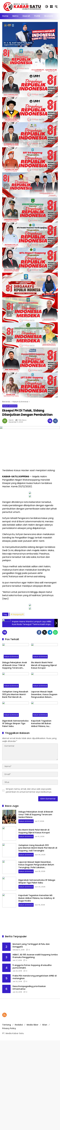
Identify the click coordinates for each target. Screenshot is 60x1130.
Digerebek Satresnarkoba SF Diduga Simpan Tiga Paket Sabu (15, 724)
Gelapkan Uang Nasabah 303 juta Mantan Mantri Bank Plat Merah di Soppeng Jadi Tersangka (15, 694)
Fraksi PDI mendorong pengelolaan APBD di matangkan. (35, 977)
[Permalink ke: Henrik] (5, 420)
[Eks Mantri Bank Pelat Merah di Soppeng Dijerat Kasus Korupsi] (44, 651)
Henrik (11, 420)
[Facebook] (39, 632)
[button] (46, 6)
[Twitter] (44, 632)
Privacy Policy (9, 1028)
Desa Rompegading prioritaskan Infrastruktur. (29, 987)
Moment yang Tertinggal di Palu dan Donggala (31, 945)
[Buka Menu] (51, 6)
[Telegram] (50, 632)
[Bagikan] (55, 421)
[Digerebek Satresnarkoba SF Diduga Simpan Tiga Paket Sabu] (15, 709)
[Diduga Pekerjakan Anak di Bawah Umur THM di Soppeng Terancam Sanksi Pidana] (15, 651)
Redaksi (19, 1024)
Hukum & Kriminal (10, 406)
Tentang (6, 1024)
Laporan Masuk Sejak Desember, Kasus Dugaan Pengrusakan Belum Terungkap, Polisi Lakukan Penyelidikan (44, 694)
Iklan (44, 1024)
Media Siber (32, 1024)
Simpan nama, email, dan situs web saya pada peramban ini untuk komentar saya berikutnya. (29, 790)
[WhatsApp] (55, 632)
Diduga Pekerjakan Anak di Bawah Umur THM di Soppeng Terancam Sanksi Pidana (14, 665)
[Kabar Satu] (22, 6)
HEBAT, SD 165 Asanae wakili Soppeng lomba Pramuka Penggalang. (35, 956)
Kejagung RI (18, 614)
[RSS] (4, 1015)
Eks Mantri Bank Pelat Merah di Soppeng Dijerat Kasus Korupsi (44, 665)
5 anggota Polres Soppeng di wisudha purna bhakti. (32, 966)
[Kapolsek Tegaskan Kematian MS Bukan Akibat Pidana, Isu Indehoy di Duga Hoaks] (44, 709)
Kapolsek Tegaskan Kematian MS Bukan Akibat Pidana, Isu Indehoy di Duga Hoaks (43, 724)
